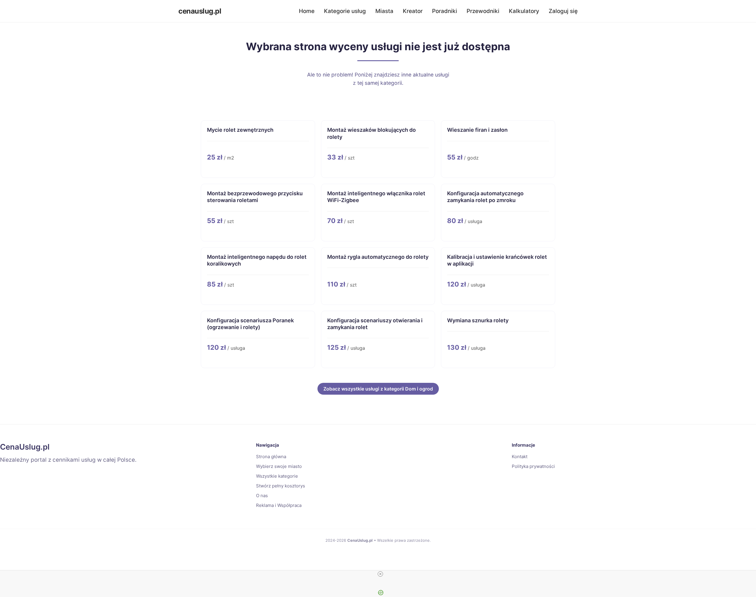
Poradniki (444, 11)
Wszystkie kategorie (277, 476)
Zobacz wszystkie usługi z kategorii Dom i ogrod (378, 389)
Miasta (384, 11)
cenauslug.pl (199, 11)
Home (307, 11)
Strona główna (271, 456)
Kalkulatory (524, 11)
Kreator (413, 11)
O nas (262, 495)
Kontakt (519, 456)
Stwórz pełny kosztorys (280, 486)
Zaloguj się (563, 11)
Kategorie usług (345, 11)
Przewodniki (483, 11)
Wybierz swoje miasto (279, 466)
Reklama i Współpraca (279, 505)
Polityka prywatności (533, 466)
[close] (380, 574)
